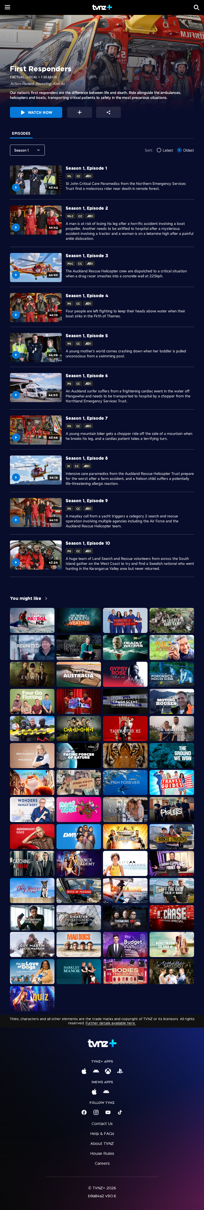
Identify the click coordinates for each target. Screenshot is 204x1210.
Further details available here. (111, 1023)
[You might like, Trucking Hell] (125, 917)
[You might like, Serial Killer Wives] (78, 782)
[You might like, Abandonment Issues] (32, 836)
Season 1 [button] (21, 150)
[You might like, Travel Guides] (172, 782)
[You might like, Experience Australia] (78, 674)
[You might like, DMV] (78, 836)
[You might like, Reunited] (32, 647)
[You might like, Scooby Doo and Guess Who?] (78, 809)
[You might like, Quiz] (32, 998)
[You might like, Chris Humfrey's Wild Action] (172, 647)
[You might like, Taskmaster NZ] (125, 728)
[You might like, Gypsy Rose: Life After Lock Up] (125, 674)
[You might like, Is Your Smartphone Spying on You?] (32, 917)
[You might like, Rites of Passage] (78, 890)
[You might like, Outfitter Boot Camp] (172, 620)
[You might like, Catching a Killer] (32, 863)
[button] (7, 7)
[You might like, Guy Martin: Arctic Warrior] (32, 944)
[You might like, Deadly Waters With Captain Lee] (125, 647)
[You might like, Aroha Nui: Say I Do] (172, 971)
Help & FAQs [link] (102, 1133)
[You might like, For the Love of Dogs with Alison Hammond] (32, 971)
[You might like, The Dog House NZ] (32, 890)
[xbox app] (108, 1071)
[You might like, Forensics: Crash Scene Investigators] (125, 701)
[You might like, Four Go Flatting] (32, 701)
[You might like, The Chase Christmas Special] (172, 917)
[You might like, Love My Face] (78, 647)
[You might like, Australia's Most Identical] (78, 701)
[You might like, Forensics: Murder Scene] (172, 674)
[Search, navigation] (196, 7)
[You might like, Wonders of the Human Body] (32, 809)
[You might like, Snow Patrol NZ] (32, 620)
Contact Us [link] (102, 1124)
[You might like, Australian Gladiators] (125, 836)
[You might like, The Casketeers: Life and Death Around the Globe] (172, 728)
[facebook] (84, 1112)
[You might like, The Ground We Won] (172, 755)
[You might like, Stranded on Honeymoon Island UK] (172, 944)
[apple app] (84, 1071)
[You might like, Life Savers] (125, 863)
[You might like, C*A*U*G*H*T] (78, 728)
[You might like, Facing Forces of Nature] (78, 755)
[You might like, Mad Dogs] (78, 944)
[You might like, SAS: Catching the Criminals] (32, 728)
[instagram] (96, 1112)
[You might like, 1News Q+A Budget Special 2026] (125, 944)
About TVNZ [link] (102, 1143)
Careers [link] (102, 1163)
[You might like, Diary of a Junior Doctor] (125, 620)
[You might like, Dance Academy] (78, 863)
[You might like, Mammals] (125, 755)
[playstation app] (120, 1071)
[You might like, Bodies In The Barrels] (125, 971)
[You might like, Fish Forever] (125, 782)
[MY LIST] (79, 112)
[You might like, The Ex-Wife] (32, 674)
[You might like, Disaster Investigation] (78, 917)
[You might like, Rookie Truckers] (172, 836)
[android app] (96, 1071)
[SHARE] (108, 112)
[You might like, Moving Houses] (172, 701)
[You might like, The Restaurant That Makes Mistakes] (32, 755)
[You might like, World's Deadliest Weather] (78, 620)
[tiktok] (120, 1112)
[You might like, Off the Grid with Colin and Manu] (172, 890)
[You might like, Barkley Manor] (78, 971)
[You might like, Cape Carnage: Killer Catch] (125, 890)
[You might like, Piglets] (172, 809)
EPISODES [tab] (21, 133)
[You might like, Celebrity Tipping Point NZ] (172, 863)
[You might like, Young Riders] (125, 809)
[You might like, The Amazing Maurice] (32, 782)
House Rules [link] (102, 1153)
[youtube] (108, 1112)
